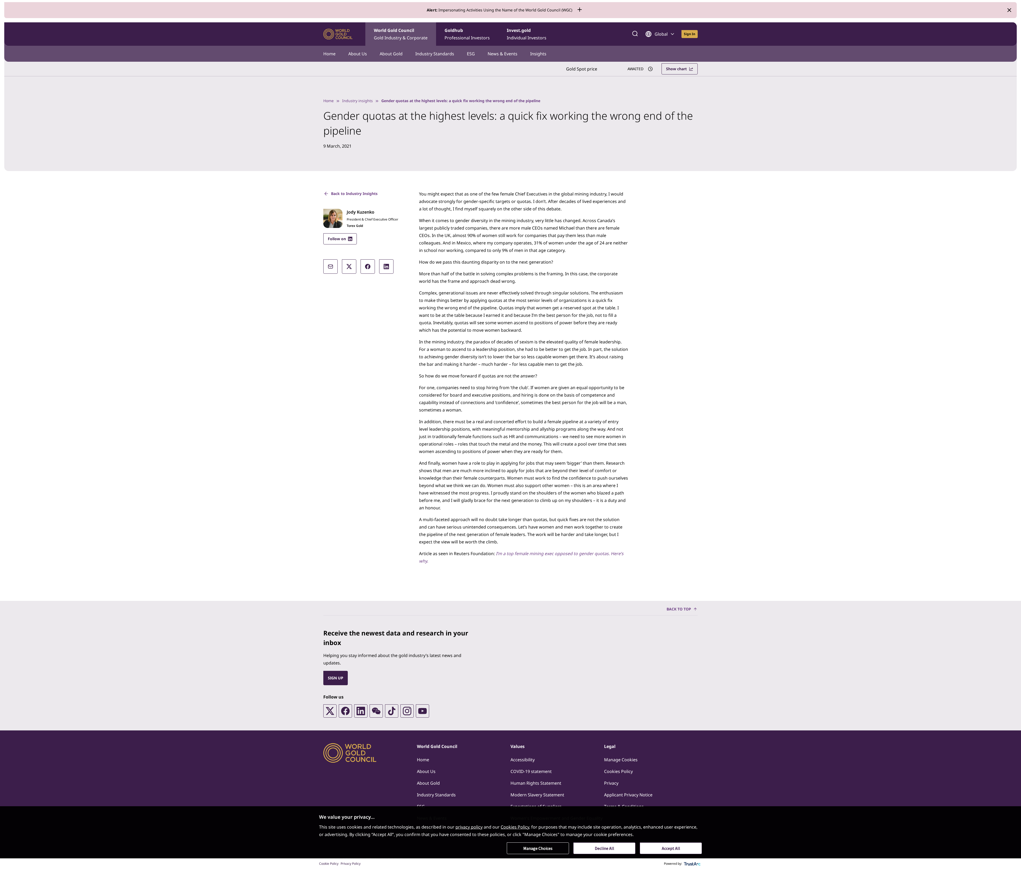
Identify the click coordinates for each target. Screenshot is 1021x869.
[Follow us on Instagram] (407, 711)
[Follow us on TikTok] (391, 711)
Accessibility (522, 760)
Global (661, 34)
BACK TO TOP (679, 609)
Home (329, 54)
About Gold (391, 54)
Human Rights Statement (535, 783)
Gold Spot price (581, 69)
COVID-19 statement (531, 771)
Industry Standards (434, 54)
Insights (538, 54)
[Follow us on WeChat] (376, 711)
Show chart (676, 68)
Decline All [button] (604, 848)
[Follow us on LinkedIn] (360, 711)
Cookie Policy (328, 863)
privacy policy (469, 827)
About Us (357, 54)
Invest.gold (526, 34)
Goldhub (467, 34)
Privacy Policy (351, 863)
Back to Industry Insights (354, 193)
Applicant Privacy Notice (628, 795)
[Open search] (635, 34)
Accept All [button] (671, 848)
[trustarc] (692, 864)
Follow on (337, 238)
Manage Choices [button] (538, 848)
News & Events (502, 54)
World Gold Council (401, 34)
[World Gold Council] (338, 34)
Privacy (611, 783)
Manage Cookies (621, 760)
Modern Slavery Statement (537, 795)
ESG (471, 54)
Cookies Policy (618, 771)
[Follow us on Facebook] (345, 711)
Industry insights (357, 100)
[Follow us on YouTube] (422, 711)
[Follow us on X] (330, 711)
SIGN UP (335, 677)
